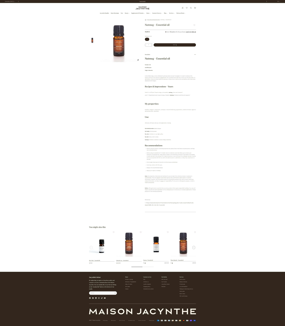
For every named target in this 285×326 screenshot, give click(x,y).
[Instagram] (99, 298)
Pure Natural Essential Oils (153, 19)
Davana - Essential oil (148, 260)
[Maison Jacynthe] (142, 7)
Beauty (126, 13)
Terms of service (122, 320)
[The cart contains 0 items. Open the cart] (195, 8)
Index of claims (128, 284)
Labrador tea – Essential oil (122, 260)
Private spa (182, 284)
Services (171, 13)
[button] (112, 233)
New (122, 13)
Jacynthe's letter (166, 284)
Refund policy (113, 320)
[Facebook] (90, 298)
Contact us (146, 281)
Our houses (164, 281)
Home (147, 13)
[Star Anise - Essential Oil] (101, 244)
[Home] (145, 20)
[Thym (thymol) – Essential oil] (183, 244)
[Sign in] (182, 8)
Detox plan (182, 291)
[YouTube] (105, 298)
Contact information (142, 320)
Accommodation (183, 286)
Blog (165, 13)
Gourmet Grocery (156, 13)
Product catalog (129, 279)
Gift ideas (127, 286)
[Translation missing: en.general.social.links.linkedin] (96, 298)
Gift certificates (183, 296)
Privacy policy (105, 320)
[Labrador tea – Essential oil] (129, 244)
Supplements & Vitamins (137, 13)
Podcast (163, 286)
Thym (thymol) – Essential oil (177, 260)
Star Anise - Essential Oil (94, 260)
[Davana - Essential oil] (156, 244)
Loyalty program (147, 284)
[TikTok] (102, 298)
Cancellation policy (131, 320)
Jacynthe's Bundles (104, 13)
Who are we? (165, 279)
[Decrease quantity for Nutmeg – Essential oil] (146, 45)
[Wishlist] (187, 8)
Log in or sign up (191, 32)
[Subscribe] (115, 293)
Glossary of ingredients (130, 281)
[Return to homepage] (142, 311)
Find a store (182, 279)
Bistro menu (182, 293)
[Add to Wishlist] (194, 25)
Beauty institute (183, 281)
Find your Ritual (180, 13)
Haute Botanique (115, 13)
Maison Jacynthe (96, 320)
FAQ (144, 279)
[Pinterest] (93, 298)
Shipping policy (146, 286)
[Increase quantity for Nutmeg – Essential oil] (151, 45)
